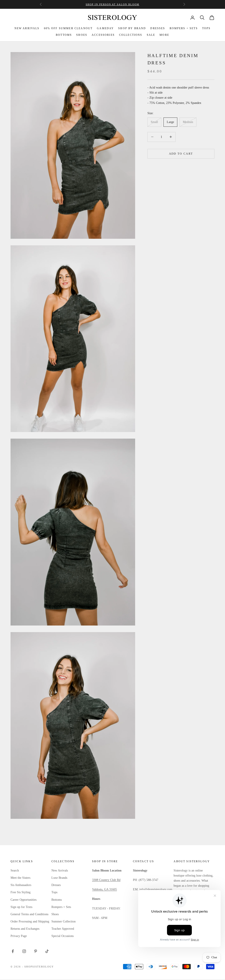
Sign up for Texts (21, 907)
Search (15, 870)
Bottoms (56, 899)
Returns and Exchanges (25, 928)
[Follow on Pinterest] (35, 951)
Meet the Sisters (20, 877)
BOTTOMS (64, 34)
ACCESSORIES (103, 34)
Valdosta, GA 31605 (104, 889)
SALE (151, 34)
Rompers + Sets (61, 907)
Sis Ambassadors (21, 885)
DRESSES (157, 28)
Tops (54, 892)
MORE (164, 34)
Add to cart (181, 153)
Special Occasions (62, 936)
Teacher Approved (62, 928)
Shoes (55, 914)
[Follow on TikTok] (47, 951)
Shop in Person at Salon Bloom (112, 4)
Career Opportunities (23, 899)
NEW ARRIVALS (27, 28)
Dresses (56, 885)
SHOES (81, 34)
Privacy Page (19, 936)
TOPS (206, 28)
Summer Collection (63, 921)
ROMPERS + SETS (184, 28)
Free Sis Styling (21, 892)
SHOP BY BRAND (132, 28)
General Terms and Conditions (29, 914)
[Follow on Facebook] (13, 951)
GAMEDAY (105, 28)
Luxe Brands (59, 877)
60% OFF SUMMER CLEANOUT (68, 28)
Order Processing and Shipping (30, 921)
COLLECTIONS (130, 34)
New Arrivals (59, 870)
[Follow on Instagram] (24, 951)
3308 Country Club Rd (106, 880)
